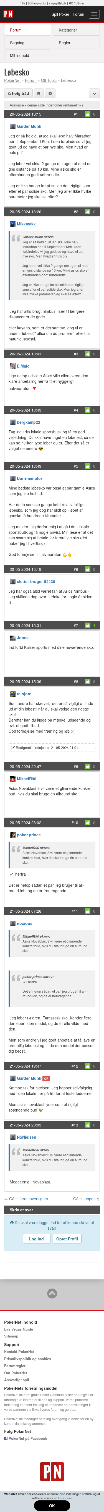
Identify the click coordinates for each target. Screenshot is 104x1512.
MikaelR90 (26, 778)
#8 (76, 681)
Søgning (17, 42)
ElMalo (23, 366)
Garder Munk (29, 126)
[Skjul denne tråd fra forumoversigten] (50, 93)
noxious (24, 923)
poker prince (29, 834)
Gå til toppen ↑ (86, 1198)
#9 (76, 766)
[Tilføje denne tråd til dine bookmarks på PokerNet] (39, 93)
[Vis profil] (13, 125)
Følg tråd (20, 93)
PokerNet (9, 14)
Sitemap (11, 1336)
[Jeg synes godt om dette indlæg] (87, 114)
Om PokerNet (15, 1372)
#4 (76, 410)
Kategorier (68, 30)
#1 (76, 114)
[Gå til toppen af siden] (52, 1296)
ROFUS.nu (76, 3)
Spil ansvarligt (37, 3)
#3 (76, 353)
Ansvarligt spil (16, 1379)
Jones (23, 637)
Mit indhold (19, 55)
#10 (75, 822)
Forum (78, 14)
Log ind (36, 1239)
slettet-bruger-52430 (36, 581)
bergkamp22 (28, 422)
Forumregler (15, 1365)
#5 (76, 466)
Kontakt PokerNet (19, 1351)
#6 (76, 569)
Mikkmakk (26, 224)
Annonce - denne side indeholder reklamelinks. (47, 105)
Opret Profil (67, 1239)
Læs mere (65, 1498)
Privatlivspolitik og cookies (27, 1358)
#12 (75, 1066)
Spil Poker (60, 14)
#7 (76, 625)
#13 (75, 1125)
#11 (75, 911)
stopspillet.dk (57, 3)
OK (52, 1505)
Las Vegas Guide (18, 1329)
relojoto (24, 693)
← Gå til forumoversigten (26, 1198)
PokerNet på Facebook (27, 1438)
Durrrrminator (29, 478)
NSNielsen (26, 1137)
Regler (64, 42)
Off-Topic (49, 80)
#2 (76, 211)
